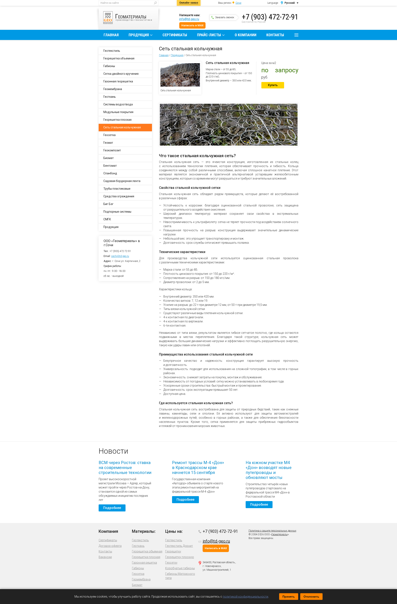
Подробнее (112, 508)
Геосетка (109, 135)
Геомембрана (112, 89)
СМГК (107, 219)
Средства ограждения (118, 196)
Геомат (108, 142)
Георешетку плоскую (179, 557)
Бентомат (110, 165)
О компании (245, 35)
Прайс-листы (209, 35)
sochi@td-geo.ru (120, 256)
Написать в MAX (192, 25)
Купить (273, 85)
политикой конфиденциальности (245, 596)
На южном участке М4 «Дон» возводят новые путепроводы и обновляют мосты (269, 470)
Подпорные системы (117, 211)
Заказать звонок (224, 17)
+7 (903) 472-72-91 (270, 17)
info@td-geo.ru (189, 19)
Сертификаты (175, 35)
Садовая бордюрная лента (121, 181)
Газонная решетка (144, 562)
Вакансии (105, 557)
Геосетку (171, 562)
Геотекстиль (111, 50)
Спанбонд (110, 173)
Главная (111, 35)
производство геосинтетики (133, 17)
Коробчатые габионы (180, 568)
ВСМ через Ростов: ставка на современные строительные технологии (125, 467)
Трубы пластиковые (116, 188)
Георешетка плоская (117, 119)
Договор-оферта (110, 545)
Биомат (108, 158)
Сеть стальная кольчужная (122, 127)
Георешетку (173, 551)
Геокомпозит (112, 150)
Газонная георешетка (118, 81)
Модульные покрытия (118, 112)
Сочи (238, 2)
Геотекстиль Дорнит (179, 545)
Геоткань (109, 96)
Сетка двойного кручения (121, 73)
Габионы (109, 66)
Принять (288, 596)
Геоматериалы (279, 534)
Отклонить (311, 596)
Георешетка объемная (118, 58)
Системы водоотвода (118, 104)
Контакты (275, 35)
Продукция (139, 35)
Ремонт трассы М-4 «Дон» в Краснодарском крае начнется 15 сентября (198, 467)
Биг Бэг (108, 204)
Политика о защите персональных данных (272, 530)
